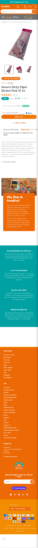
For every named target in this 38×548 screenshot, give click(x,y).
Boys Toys (7, 360)
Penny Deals (7, 370)
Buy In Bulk (7, 432)
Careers (6, 422)
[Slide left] (2, 70)
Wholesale (7, 375)
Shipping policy (21, 528)
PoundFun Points (9, 390)
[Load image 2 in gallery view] (19, 69)
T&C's (5, 405)
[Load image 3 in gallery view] (28, 69)
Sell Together (8, 377)
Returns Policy (8, 400)
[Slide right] (36, 70)
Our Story (7, 387)
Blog (5, 420)
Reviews (6, 392)
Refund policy (20, 531)
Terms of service (31, 528)
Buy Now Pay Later (9, 412)
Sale (5, 372)
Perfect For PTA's (9, 355)
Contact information (9, 528)
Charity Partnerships (10, 397)
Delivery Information (10, 395)
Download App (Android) (11, 430)
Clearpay (6, 417)
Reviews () (9, 95)
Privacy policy (27, 525)
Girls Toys (7, 362)
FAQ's (5, 402)
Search (6, 435)
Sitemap (20, 525)
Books (5, 365)
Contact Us (7, 425)
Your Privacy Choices (10, 437)
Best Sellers (7, 357)
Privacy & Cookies (9, 410)
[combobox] (19, 11)
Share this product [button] (10, 161)
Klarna (6, 415)
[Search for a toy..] (34, 11)
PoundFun (4, 22)
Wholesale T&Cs (8, 407)
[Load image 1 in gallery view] (9, 69)
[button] (26, 7)
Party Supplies (8, 367)
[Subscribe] (32, 482)
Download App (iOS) (10, 427)
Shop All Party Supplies (11, 78)
